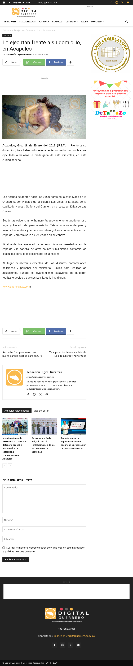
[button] (126, 21)
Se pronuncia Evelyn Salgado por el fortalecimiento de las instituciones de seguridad (43, 445)
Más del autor (41, 410)
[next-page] (10, 465)
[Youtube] (128, 2)
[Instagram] (116, 2)
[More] (70, 62)
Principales (10, 21)
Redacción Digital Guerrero (19, 54)
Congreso (96, 21)
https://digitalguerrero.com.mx (40, 377)
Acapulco (57, 21)
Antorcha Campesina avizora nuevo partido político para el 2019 (22, 354)
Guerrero (71, 21)
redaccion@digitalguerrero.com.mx (74, 636)
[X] (122, 2)
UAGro (84, 21)
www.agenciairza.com (16, 286)
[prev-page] (4, 465)
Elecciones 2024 (27, 21)
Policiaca (44, 21)
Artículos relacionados (17, 410)
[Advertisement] (89, 12)
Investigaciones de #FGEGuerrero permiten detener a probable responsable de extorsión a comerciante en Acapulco (14, 448)
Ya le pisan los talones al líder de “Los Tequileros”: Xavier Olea (67, 354)
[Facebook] (110, 2)
